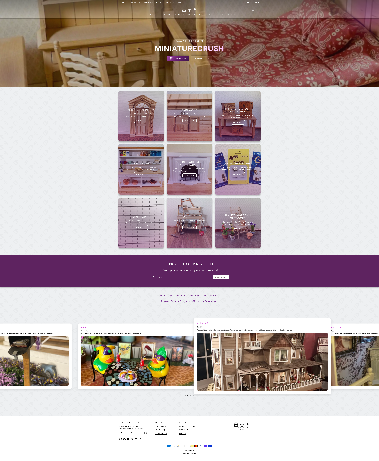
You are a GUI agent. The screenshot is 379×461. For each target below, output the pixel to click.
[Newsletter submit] (145, 433)
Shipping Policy (161, 433)
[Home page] (189, 9)
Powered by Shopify (189, 453)
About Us (182, 433)
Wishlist (124, 2)
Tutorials (148, 2)
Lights (211, 14)
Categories (150, 14)
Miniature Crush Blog (187, 426)
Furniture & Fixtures (172, 14)
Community (176, 2)
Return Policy (160, 430)
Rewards (135, 2)
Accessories (226, 14)
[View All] (141, 116)
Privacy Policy (160, 426)
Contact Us (183, 430)
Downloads (162, 2)
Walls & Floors (195, 14)
